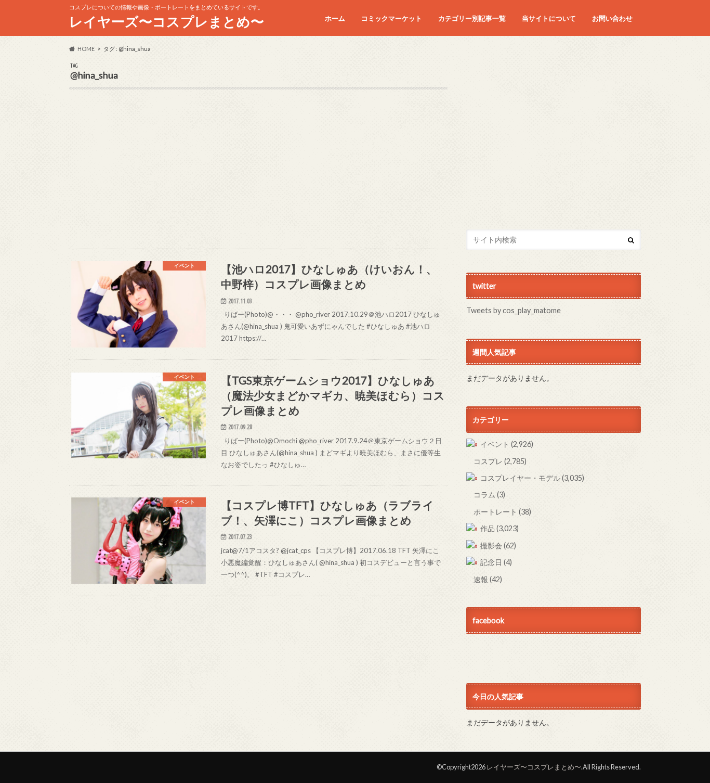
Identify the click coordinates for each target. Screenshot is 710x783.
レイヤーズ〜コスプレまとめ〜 (166, 21)
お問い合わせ (612, 18)
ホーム (335, 18)
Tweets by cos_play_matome (513, 310)
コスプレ (500, 461)
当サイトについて (549, 18)
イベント (506, 444)
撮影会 (498, 545)
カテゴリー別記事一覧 (472, 18)
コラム (489, 494)
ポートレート (502, 511)
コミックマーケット (391, 18)
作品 (499, 528)
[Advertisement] (258, 176)
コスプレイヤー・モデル (532, 477)
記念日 (496, 562)
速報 (488, 579)
